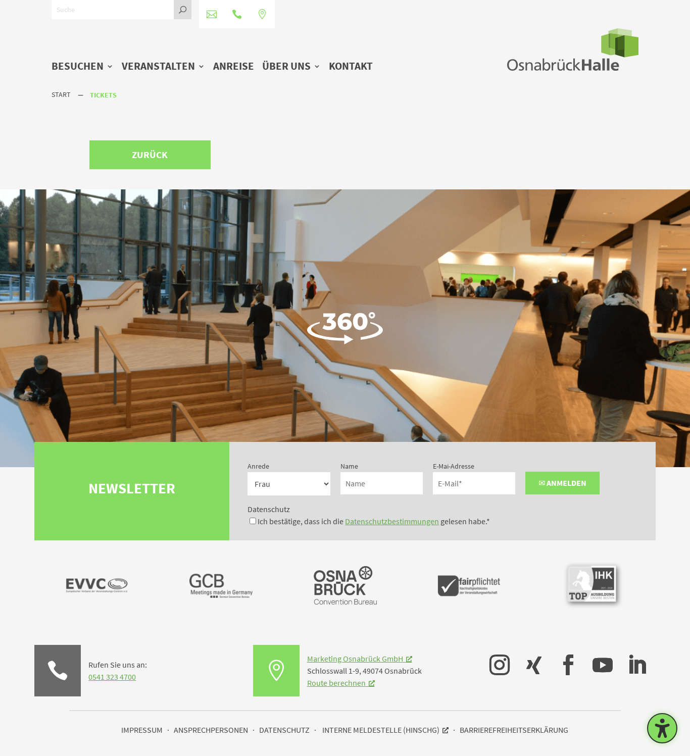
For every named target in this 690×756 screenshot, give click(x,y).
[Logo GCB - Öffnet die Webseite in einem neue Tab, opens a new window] (221, 614)
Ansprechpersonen (211, 730)
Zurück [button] (150, 154)
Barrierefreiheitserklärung (514, 730)
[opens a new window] (494, 657)
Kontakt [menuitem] (351, 67)
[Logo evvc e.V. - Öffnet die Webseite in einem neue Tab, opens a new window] (96, 614)
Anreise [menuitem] (233, 67)
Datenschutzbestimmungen (392, 521)
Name (349, 466)
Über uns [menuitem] (286, 67)
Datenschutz (269, 509)
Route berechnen (336, 683)
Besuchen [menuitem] (78, 67)
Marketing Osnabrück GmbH (355, 658)
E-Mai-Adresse (453, 466)
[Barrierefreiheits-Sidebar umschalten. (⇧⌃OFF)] (662, 728)
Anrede (258, 466)
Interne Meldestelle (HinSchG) (380, 730)
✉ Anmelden (562, 483)
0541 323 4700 (112, 677)
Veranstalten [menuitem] (158, 67)
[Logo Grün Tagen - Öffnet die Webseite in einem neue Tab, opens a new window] (345, 601)
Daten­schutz (284, 730)
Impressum (142, 730)
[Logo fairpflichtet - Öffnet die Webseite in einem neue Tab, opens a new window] (469, 614)
